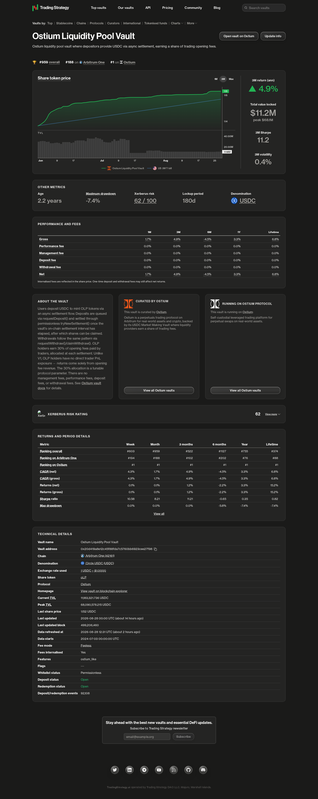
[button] (183, 736)
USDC (248, 200)
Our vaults (126, 8)
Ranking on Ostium (53, 465)
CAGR (44, 471)
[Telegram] (144, 770)
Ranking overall (51, 451)
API (148, 8)
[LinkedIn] (130, 770)
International (132, 23)
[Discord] (203, 770)
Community (193, 8)
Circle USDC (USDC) (100, 563)
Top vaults (98, 8)
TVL (53, 598)
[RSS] (174, 770)
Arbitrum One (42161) (100, 556)
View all (159, 514)
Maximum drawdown (101, 193)
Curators (113, 23)
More (190, 23)
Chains (81, 23)
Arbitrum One (94, 62)
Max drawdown (51, 505)
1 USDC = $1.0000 (93, 570)
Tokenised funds (155, 23)
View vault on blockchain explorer (104, 591)
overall (54, 62)
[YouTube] (159, 770)
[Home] (50, 7)
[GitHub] (188, 770)
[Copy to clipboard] (155, 549)
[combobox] (264, 8)
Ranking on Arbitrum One (58, 458)
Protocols (97, 23)
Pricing (167, 8)
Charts (175, 23)
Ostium (129, 62)
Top (50, 23)
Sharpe (45, 499)
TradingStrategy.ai (118, 787)
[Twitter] (115, 770)
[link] (238, 36)
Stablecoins (64, 23)
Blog (217, 8)
